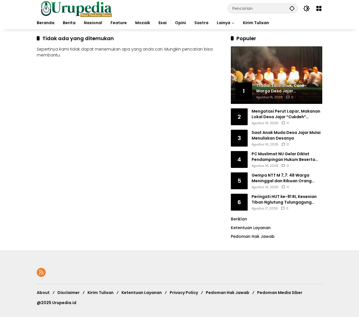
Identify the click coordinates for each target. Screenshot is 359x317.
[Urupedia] (76, 8)
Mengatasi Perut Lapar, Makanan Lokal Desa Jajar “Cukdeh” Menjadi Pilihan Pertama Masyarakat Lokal (286, 114)
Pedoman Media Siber (279, 292)
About (43, 292)
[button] (292, 8)
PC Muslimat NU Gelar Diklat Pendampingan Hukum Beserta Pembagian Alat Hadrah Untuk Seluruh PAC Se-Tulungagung (283, 156)
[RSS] (41, 272)
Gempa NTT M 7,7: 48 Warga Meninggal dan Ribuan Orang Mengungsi (282, 178)
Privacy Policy (184, 292)
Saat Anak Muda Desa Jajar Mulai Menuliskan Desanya (286, 135)
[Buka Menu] (319, 8)
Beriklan (239, 219)
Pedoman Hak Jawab (227, 292)
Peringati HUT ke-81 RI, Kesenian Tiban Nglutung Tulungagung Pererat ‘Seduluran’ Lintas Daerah (286, 199)
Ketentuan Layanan (251, 228)
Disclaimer (68, 292)
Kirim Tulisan (101, 292)
